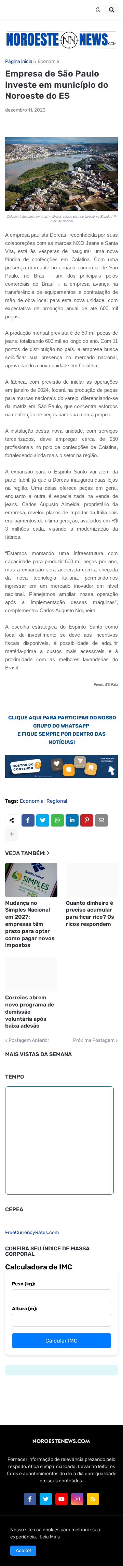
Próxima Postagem (93, 1040)
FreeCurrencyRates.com (32, 1232)
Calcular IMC (61, 1340)
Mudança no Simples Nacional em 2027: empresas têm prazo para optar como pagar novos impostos (30, 924)
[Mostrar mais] (11, 834)
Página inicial (19, 61)
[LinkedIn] (72, 820)
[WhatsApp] (57, 820)
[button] (98, 10)
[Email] (101, 820)
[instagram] (77, 1499)
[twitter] (46, 1499)
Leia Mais (50, 1537)
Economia (48, 61)
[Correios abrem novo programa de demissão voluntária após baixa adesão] (31, 974)
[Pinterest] (86, 820)
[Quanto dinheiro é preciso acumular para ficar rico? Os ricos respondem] (92, 880)
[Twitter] (42, 820)
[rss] (93, 1499)
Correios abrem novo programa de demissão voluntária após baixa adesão (29, 1011)
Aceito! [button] (23, 1550)
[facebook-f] (30, 1499)
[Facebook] (28, 820)
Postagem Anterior (29, 1040)
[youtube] (61, 1499)
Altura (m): (24, 1309)
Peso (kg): (23, 1284)
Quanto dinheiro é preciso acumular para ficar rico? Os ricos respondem (90, 913)
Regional (56, 801)
